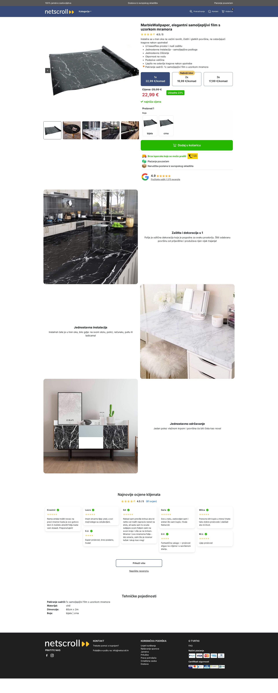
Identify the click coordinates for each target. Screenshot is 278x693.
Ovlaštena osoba (149, 661)
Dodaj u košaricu (189, 145)
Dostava (145, 664)
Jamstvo (145, 651)
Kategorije (84, 11)
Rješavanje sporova (150, 648)
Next (134, 71)
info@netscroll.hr (121, 650)
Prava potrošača (148, 658)
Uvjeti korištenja (148, 645)
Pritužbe (145, 655)
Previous (47, 71)
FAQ (191, 645)
